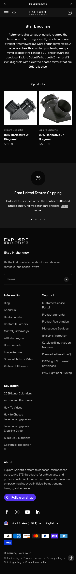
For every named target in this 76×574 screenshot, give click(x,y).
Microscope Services (55, 328)
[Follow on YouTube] (27, 512)
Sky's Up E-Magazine (17, 438)
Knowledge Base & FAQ (56, 354)
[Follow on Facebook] (7, 512)
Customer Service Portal (53, 305)
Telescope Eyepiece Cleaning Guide (16, 428)
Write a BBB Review (16, 366)
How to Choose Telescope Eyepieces (17, 417)
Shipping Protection (54, 335)
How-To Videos (13, 407)
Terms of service (33, 558)
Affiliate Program (15, 338)
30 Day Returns (38, 3)
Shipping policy (12, 562)
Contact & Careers (16, 324)
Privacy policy (54, 558)
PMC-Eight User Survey (57, 373)
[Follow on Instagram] (17, 512)
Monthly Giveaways (16, 331)
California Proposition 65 (17, 447)
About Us (10, 310)
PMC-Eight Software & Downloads (56, 363)
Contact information (36, 562)
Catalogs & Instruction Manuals (56, 345)
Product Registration (55, 321)
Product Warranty (53, 314)
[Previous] (4, 4)
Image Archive (13, 352)
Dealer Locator (13, 317)
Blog (7, 303)
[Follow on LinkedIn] (38, 512)
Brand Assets (12, 345)
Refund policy (11, 558)
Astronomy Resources (18, 400)
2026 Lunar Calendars (18, 393)
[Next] (71, 4)
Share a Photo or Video (18, 359)
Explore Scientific (13, 129)
